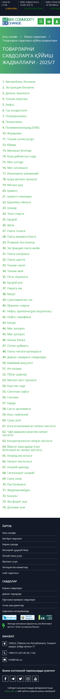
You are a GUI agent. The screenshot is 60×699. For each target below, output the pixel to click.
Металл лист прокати (21, 380)
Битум (11, 323)
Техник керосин (17, 99)
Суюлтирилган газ (19, 300)
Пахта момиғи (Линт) (21, 236)
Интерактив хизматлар (15, 567)
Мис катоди (15, 162)
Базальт (12, 496)
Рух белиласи (16, 484)
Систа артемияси (19, 409)
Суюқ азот (14, 420)
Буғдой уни (15, 282)
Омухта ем (14, 288)
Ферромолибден (18, 490)
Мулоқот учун (10, 561)
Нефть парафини (19, 317)
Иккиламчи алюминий (22, 173)
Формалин (14, 133)
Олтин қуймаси (17, 346)
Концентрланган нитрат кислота (29, 441)
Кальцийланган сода (21, 156)
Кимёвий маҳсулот (20, 363)
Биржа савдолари (35, 36)
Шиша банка (16, 340)
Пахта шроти (16, 259)
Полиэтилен (14, 122)
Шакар (12, 208)
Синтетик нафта (18, 391)
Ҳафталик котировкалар (15, 611)
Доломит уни (16, 507)
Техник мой (15, 271)
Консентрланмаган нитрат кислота (31, 426)
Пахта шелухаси (18, 254)
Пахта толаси (16, 231)
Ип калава (14, 368)
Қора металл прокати (22, 179)
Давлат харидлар (11, 593)
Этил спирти (15, 214)
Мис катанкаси (17, 168)
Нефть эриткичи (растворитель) (29, 311)
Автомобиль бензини (20, 82)
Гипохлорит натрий (20, 473)
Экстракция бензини (20, 87)
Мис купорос (16, 328)
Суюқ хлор (14, 478)
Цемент (12, 191)
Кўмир (11, 145)
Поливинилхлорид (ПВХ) (22, 127)
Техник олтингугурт (20, 139)
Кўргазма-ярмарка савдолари (18, 599)
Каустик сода (16, 386)
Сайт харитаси (10, 573)
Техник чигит (16, 265)
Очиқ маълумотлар (13, 605)
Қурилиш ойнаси (19, 202)
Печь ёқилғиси (17, 277)
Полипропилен (16, 116)
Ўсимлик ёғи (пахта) (21, 242)
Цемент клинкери (19, 196)
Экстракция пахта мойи (23, 248)
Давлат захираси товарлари (26, 357)
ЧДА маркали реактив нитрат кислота (25, 433)
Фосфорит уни (17, 501)
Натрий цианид (17, 467)
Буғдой (12, 219)
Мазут (11, 294)
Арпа (10, 225)
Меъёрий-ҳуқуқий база (15, 550)
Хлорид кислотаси (19, 455)
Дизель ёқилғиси (17, 93)
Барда (11, 403)
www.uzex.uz (11, 691)
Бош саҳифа (9, 36)
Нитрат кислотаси (19, 461)
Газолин (13, 397)
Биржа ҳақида (10, 544)
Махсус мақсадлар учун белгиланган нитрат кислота (22, 448)
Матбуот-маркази (12, 538)
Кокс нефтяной (17, 414)
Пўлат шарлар (17, 374)
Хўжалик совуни (18, 305)
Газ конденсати (16, 110)
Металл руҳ (15, 185)
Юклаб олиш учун (12, 555)
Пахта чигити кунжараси (24, 351)
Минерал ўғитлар (19, 150)
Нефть (10, 104)
